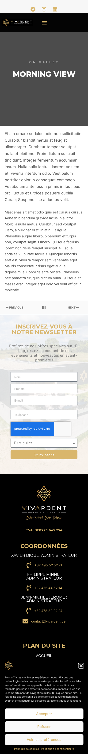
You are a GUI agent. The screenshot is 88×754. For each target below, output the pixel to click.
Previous (15, 307)
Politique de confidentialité (57, 748)
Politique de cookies (26, 748)
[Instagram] (44, 9)
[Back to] (44, 308)
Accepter (44, 713)
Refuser (44, 726)
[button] (81, 665)
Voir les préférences (44, 739)
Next (72, 307)
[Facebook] (33, 9)
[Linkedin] (55, 9)
